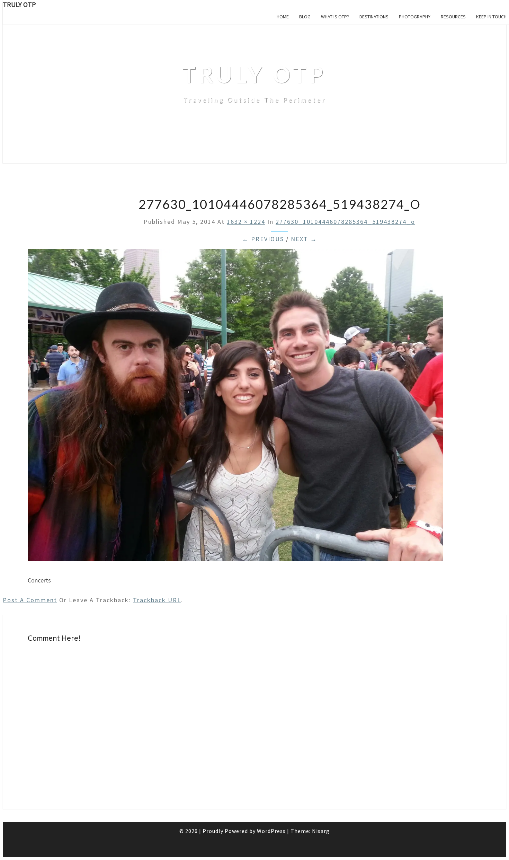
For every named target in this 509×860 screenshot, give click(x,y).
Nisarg (321, 830)
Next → (304, 239)
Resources (453, 17)
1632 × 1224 (246, 222)
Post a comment (30, 600)
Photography (414, 17)
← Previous (263, 239)
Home (283, 17)
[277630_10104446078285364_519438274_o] (235, 565)
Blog (305, 17)
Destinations (374, 17)
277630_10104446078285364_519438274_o (345, 222)
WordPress (271, 830)
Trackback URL (157, 600)
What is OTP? (335, 17)
